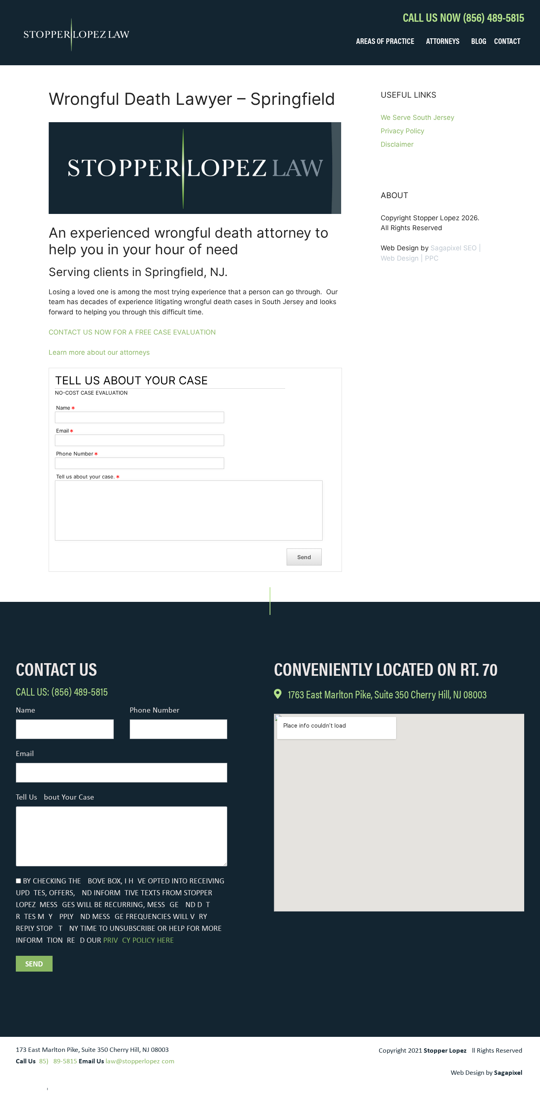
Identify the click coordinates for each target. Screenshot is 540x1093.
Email (25, 754)
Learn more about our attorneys (99, 352)
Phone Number (154, 711)
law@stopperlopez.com (140, 1061)
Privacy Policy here (138, 941)
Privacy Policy (402, 131)
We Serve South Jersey (417, 117)
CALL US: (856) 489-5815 (62, 691)
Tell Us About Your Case (55, 798)
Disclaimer (397, 144)
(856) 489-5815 (57, 1061)
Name (25, 711)
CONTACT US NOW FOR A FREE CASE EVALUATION (132, 332)
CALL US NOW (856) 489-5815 (463, 16)
